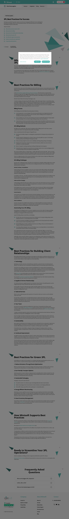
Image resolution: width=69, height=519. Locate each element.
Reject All (37, 61)
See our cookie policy (44, 58)
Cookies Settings (23, 61)
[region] (34, 58)
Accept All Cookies (45, 61)
